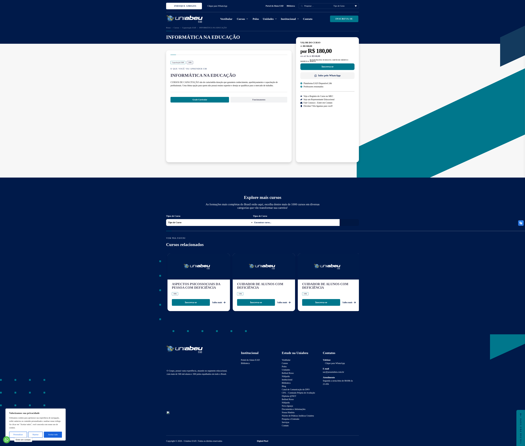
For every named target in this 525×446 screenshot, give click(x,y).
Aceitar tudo (53, 435)
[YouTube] (177, 393)
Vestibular (226, 18)
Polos (256, 18)
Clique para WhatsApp (217, 6)
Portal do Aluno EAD (274, 6)
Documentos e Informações (293, 409)
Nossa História (288, 412)
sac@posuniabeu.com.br (333, 372)
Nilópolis (286, 376)
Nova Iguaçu (287, 406)
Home (168, 28)
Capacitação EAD (189, 28)
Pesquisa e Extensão (290, 419)
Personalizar (18, 435)
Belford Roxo (288, 373)
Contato (307, 18)
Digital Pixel (262, 441)
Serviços (285, 422)
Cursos (176, 28)
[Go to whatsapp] (6, 439)
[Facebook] (172, 393)
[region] (35, 425)
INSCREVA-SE (344, 19)
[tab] (199, 100)
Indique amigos (184, 6)
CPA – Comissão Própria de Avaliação (298, 393)
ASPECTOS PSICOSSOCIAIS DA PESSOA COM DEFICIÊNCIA (196, 285)
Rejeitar (36, 435)
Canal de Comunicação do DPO (296, 389)
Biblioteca (291, 6)
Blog (284, 386)
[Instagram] (168, 393)
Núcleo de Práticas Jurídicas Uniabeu (298, 416)
